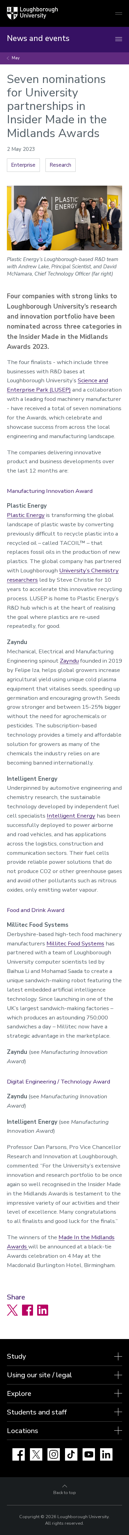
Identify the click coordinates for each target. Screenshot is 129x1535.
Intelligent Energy (71, 816)
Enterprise (23, 165)
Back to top (64, 1493)
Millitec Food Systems (75, 943)
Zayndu (69, 661)
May (16, 58)
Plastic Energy (26, 515)
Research (60, 165)
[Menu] (118, 39)
